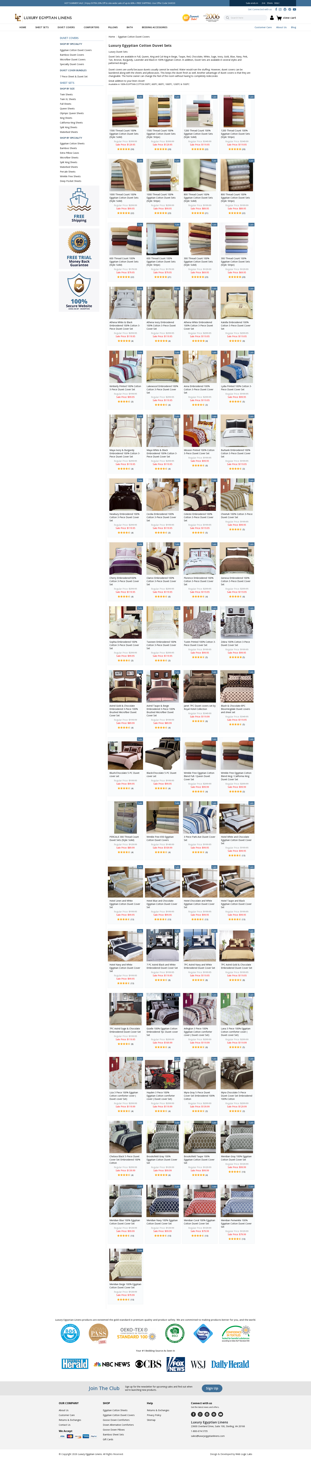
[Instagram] (280, 9)
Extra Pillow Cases (69, 152)
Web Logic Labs (244, 1454)
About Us (281, 27)
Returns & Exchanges (70, 1419)
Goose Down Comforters (116, 1419)
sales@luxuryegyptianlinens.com (208, 1435)
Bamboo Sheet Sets (113, 1434)
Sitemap (151, 1419)
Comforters (91, 27)
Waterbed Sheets (69, 131)
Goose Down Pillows (114, 1429)
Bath (130, 27)
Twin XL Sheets (68, 99)
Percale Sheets (67, 171)
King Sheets (66, 117)
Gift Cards (108, 1439)
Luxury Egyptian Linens (90, 1454)
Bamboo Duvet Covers (72, 54)
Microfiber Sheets (69, 157)
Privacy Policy (154, 1415)
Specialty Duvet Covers (72, 64)
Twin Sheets (66, 94)
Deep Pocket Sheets (70, 181)
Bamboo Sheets (68, 148)
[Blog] (285, 9)
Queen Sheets (67, 108)
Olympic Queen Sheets (72, 113)
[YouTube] (294, 9)
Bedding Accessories (154, 27)
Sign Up (212, 1388)
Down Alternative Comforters (118, 1424)
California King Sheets (71, 122)
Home (22, 27)
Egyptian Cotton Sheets (72, 143)
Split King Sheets (68, 127)
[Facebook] (276, 9)
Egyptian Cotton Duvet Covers (76, 50)
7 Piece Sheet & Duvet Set (74, 76)
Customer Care (263, 27)
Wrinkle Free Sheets (70, 176)
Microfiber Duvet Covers (73, 59)
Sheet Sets (42, 27)
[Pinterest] (289, 9)
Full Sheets (65, 103)
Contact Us (64, 1424)
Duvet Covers (66, 27)
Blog (293, 27)
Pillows (113, 27)
